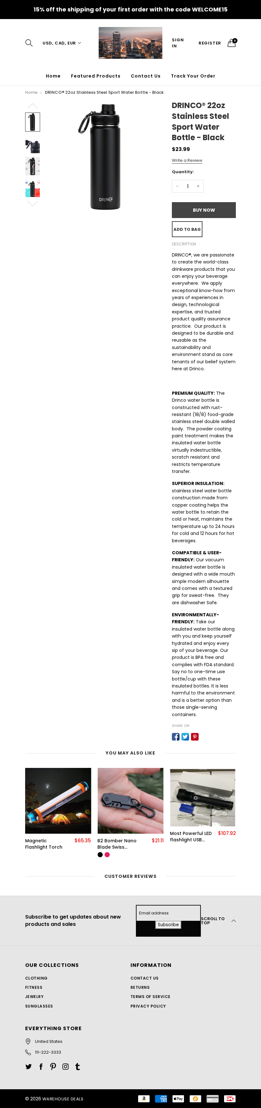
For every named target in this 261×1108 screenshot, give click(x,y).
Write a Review (187, 160)
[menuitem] (53, 76)
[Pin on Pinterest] (195, 737)
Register (210, 43)
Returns (140, 987)
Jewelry (34, 996)
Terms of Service (150, 996)
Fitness (33, 987)
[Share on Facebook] (176, 737)
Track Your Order (193, 76)
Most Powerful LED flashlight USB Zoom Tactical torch (191, 837)
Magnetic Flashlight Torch (43, 844)
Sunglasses (39, 1006)
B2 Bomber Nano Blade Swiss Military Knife (117, 844)
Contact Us (146, 76)
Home (53, 76)
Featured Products (96, 76)
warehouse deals (62, 1099)
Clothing (36, 978)
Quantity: (183, 172)
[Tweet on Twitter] (185, 737)
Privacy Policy (148, 1006)
